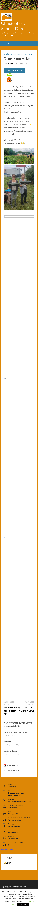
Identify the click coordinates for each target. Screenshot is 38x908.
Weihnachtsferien (14, 820)
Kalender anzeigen (7, 849)
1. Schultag (12, 787)
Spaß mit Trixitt (10, 751)
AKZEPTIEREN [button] (23, 904)
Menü (7, 43)
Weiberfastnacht (14, 826)
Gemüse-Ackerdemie (12, 54)
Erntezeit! (8, 741)
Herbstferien (12, 808)
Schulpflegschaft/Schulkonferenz (20, 801)
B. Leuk (10, 63)
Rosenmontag (13, 832)
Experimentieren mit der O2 (16, 732)
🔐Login (7, 863)
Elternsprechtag (14, 814)
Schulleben (27, 54)
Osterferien (12, 845)
